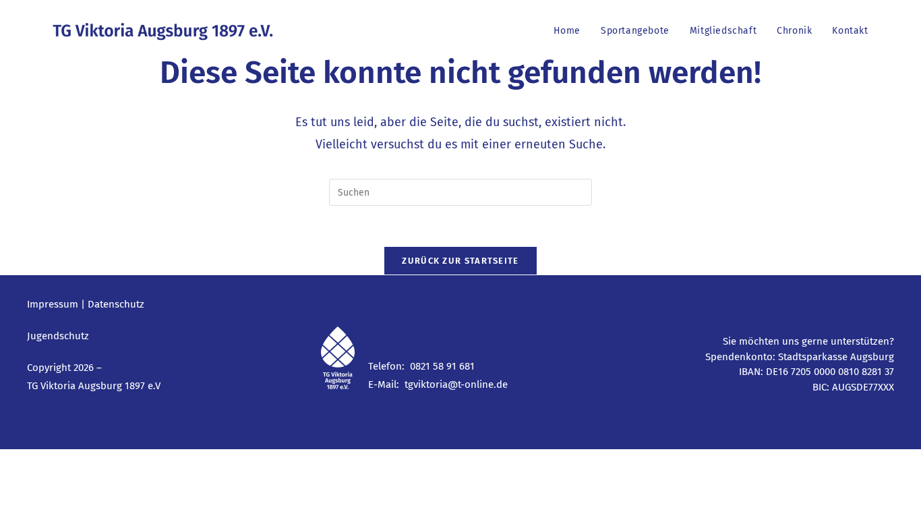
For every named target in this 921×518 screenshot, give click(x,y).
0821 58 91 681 (442, 366)
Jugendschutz (58, 336)
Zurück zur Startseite (460, 261)
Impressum (52, 304)
